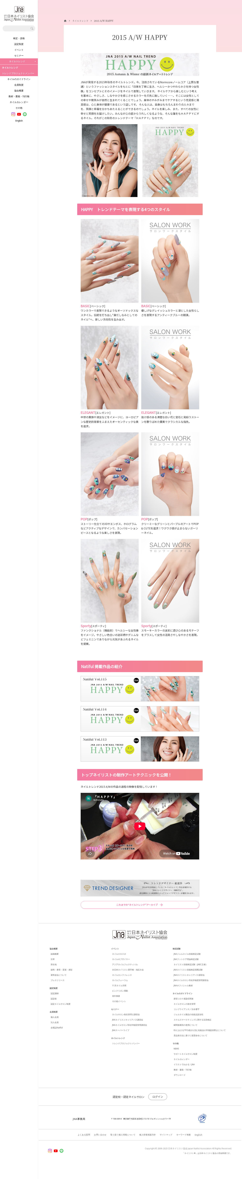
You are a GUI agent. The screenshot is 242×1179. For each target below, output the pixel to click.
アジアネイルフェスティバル (125, 964)
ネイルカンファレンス (122, 975)
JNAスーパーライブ (120, 1030)
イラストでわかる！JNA (184, 1064)
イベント (19, 49)
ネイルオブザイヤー (121, 959)
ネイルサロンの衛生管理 (184, 1004)
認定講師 (55, 993)
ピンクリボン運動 (120, 990)
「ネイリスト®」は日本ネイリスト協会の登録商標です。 (207, 1153)
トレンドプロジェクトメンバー (18, 73)
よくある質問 (84, 1134)
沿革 (53, 959)
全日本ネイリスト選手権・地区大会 (128, 969)
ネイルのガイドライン (18, 79)
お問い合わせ (100, 1134)
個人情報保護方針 (147, 1134)
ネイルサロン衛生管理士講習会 (126, 1014)
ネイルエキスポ (119, 954)
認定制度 (19, 44)
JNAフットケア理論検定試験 (186, 959)
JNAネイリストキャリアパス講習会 (127, 1019)
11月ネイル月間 (119, 985)
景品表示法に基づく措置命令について (190, 1035)
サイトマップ (166, 1134)
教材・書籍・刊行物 (19, 96)
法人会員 (55, 1022)
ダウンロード (180, 1075)
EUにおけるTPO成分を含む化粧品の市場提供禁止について (200, 1030)
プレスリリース (58, 980)
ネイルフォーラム (120, 980)
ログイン (157, 1097)
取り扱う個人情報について (122, 1134)
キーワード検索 (183, 1134)
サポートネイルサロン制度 (185, 1054)
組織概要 (55, 954)
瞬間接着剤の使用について (185, 1025)
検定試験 (177, 948)
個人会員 (55, 1017)
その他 (18, 107)
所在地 (54, 964)
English (19, 120)
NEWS (176, 1048)
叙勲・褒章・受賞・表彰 (61, 969)
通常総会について (59, 975)
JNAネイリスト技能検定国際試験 (188, 969)
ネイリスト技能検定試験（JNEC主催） (191, 964)
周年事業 (116, 996)
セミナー (19, 55)
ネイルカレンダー (19, 102)
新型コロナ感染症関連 (183, 998)
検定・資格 (19, 38)
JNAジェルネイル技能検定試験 (187, 954)
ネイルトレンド (118, 1038)
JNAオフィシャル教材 (183, 985)
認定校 (54, 998)
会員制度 (19, 84)
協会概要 (19, 90)
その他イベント (119, 1001)
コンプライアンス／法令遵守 (186, 1009)
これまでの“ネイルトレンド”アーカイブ (137, 904)
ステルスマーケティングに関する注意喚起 (192, 1019)
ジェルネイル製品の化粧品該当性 (188, 1014)
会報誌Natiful (57, 1027)
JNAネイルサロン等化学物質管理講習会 (129, 1025)
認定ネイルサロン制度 (60, 1004)
